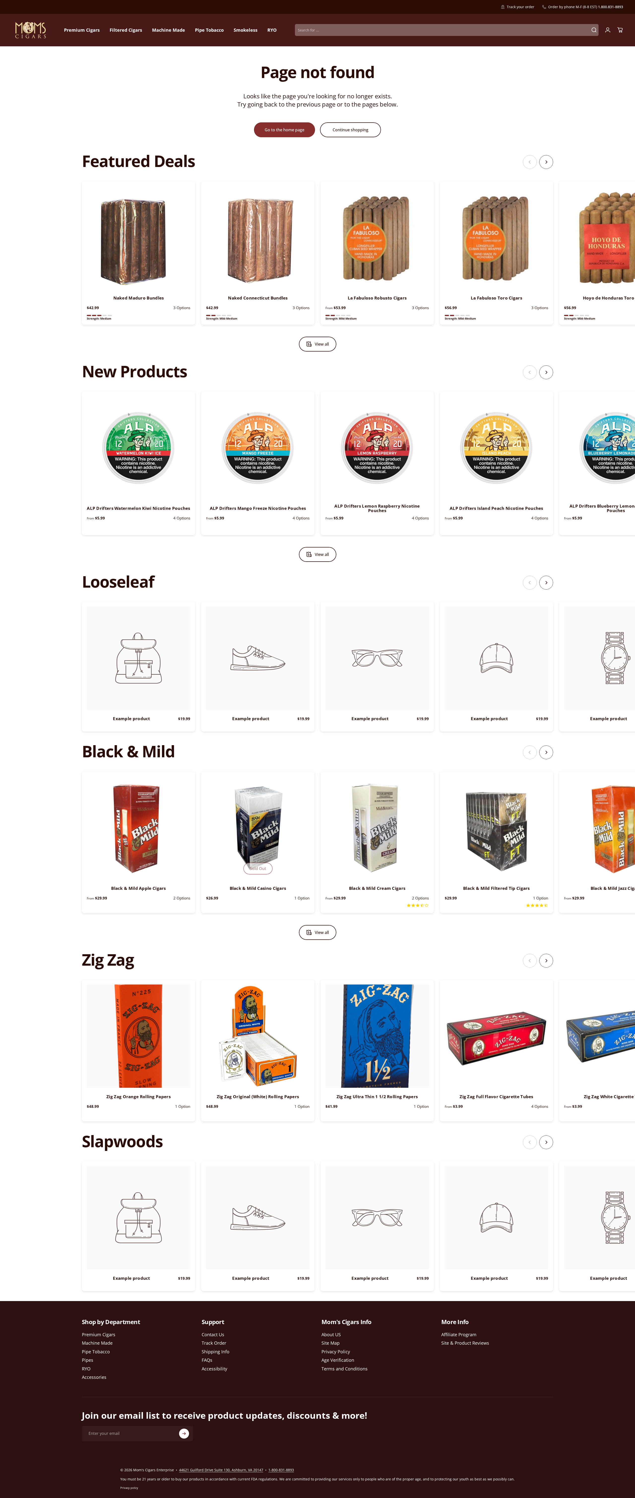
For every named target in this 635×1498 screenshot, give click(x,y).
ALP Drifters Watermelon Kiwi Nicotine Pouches (138, 508)
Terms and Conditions (344, 1369)
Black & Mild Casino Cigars (258, 888)
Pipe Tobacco (96, 1352)
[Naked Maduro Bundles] (138, 237)
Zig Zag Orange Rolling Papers (138, 1096)
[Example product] (138, 658)
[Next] (546, 162)
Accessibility (214, 1369)
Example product (131, 718)
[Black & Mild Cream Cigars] (377, 827)
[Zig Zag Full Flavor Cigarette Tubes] (496, 1036)
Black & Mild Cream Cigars (377, 888)
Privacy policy (129, 1488)
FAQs (207, 1360)
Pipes (87, 1360)
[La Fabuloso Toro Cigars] (496, 237)
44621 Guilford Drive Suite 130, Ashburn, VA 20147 (221, 1470)
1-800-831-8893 (281, 1470)
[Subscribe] (184, 1434)
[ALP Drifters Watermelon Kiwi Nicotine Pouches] (138, 447)
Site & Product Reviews (465, 1343)
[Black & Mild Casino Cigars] (258, 827)
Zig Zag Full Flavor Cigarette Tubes (496, 1096)
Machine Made (97, 1343)
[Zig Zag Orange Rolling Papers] (138, 1036)
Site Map (330, 1343)
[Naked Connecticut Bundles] (258, 237)
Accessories (94, 1377)
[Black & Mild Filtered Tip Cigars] (496, 827)
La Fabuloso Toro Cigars (496, 298)
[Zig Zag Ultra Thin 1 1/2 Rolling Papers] (377, 1036)
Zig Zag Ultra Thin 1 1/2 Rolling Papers (377, 1096)
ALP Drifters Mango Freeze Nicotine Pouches (258, 508)
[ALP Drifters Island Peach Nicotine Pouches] (496, 447)
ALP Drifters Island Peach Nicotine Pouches (496, 508)
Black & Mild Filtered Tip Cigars (496, 888)
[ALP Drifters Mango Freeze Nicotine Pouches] (258, 447)
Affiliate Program (458, 1334)
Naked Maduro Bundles (138, 298)
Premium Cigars (98, 1334)
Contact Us (213, 1334)
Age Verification (337, 1360)
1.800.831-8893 (610, 6)
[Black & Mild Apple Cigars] (138, 827)
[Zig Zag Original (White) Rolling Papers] (258, 1036)
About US (331, 1334)
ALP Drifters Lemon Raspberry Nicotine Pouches (377, 508)
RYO (86, 1369)
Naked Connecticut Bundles (258, 298)
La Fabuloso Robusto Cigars (377, 298)
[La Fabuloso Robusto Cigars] (377, 237)
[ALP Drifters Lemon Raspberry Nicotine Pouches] (377, 447)
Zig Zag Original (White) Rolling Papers (258, 1096)
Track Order (214, 1343)
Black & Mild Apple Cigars (138, 888)
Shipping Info (215, 1352)
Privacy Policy (335, 1352)
